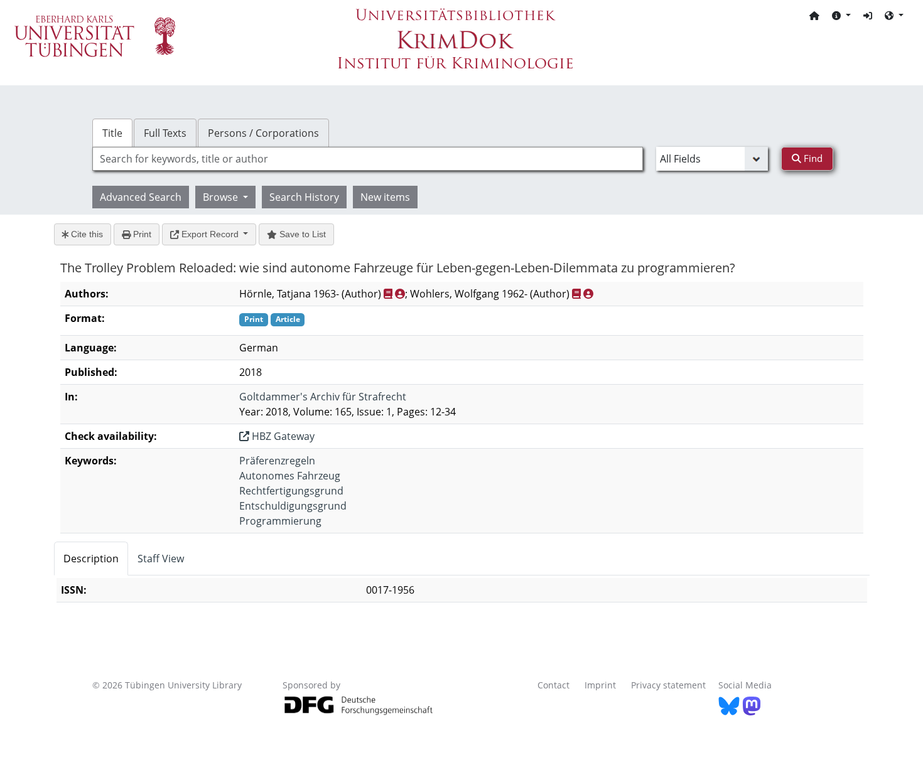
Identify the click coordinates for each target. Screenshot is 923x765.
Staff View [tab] (161, 558)
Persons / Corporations (263, 133)
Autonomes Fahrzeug (289, 476)
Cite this (85, 234)
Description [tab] (91, 558)
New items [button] (385, 197)
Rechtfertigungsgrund (291, 491)
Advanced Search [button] (140, 197)
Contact (553, 685)
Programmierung (280, 521)
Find (812, 158)
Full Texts (165, 133)
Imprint (600, 685)
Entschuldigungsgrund (293, 506)
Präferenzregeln (277, 461)
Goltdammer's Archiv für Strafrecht (322, 397)
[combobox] (367, 159)
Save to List (301, 234)
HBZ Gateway (282, 436)
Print (141, 234)
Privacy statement (668, 685)
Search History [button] (304, 197)
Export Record (210, 234)
